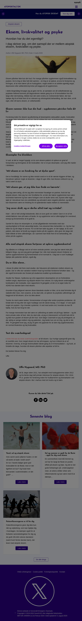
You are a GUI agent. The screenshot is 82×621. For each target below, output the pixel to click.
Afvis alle (46, 146)
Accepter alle (61, 146)
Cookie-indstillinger (22, 146)
